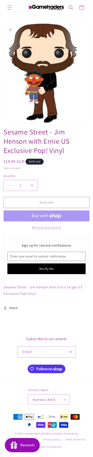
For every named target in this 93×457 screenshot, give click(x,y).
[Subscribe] (70, 351)
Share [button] (13, 308)
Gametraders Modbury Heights (44, 433)
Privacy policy (52, 439)
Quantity (10, 176)
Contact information (49, 446)
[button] (9, 7)
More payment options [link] (46, 227)
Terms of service (75, 439)
